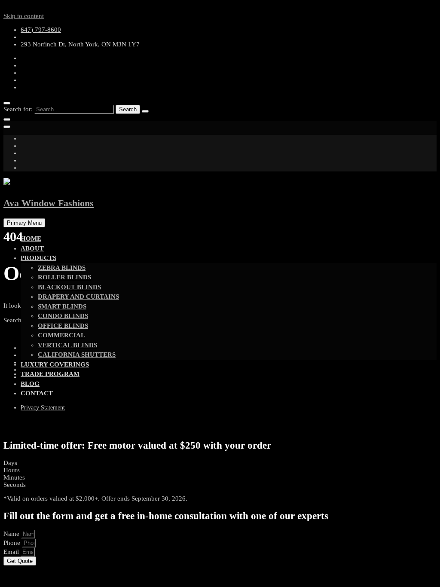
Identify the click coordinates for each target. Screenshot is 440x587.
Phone (12, 542)
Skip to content (23, 15)
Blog (30, 383)
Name (12, 533)
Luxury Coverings (55, 364)
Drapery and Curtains (78, 296)
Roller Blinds (64, 277)
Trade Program (50, 373)
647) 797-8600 (41, 29)
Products (38, 257)
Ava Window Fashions (48, 203)
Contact (37, 393)
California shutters (77, 354)
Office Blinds (63, 325)
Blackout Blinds (69, 287)
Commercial (61, 335)
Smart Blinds (62, 306)
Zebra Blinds (62, 267)
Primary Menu (24, 223)
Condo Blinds (63, 315)
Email (12, 551)
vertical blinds (67, 345)
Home (31, 238)
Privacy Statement (43, 407)
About (32, 248)
